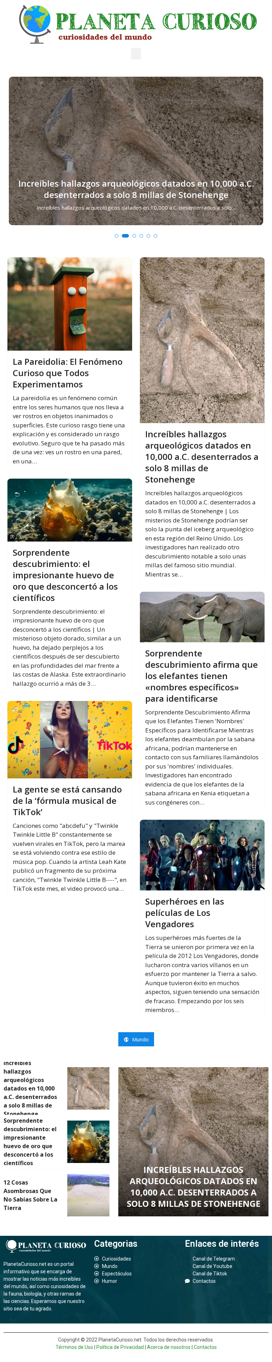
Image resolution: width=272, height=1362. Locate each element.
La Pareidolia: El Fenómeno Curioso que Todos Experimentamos (68, 373)
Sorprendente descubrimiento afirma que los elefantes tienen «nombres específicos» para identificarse (201, 676)
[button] (136, 53)
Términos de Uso (74, 1347)
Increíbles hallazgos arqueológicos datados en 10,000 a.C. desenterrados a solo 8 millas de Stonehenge (136, 189)
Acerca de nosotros (169, 1347)
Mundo (140, 1039)
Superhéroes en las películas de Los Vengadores (184, 913)
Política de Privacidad (120, 1347)
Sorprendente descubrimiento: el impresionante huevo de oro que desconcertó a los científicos (65, 575)
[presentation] (15, 164)
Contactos (205, 1347)
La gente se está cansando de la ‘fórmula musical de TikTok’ (67, 801)
